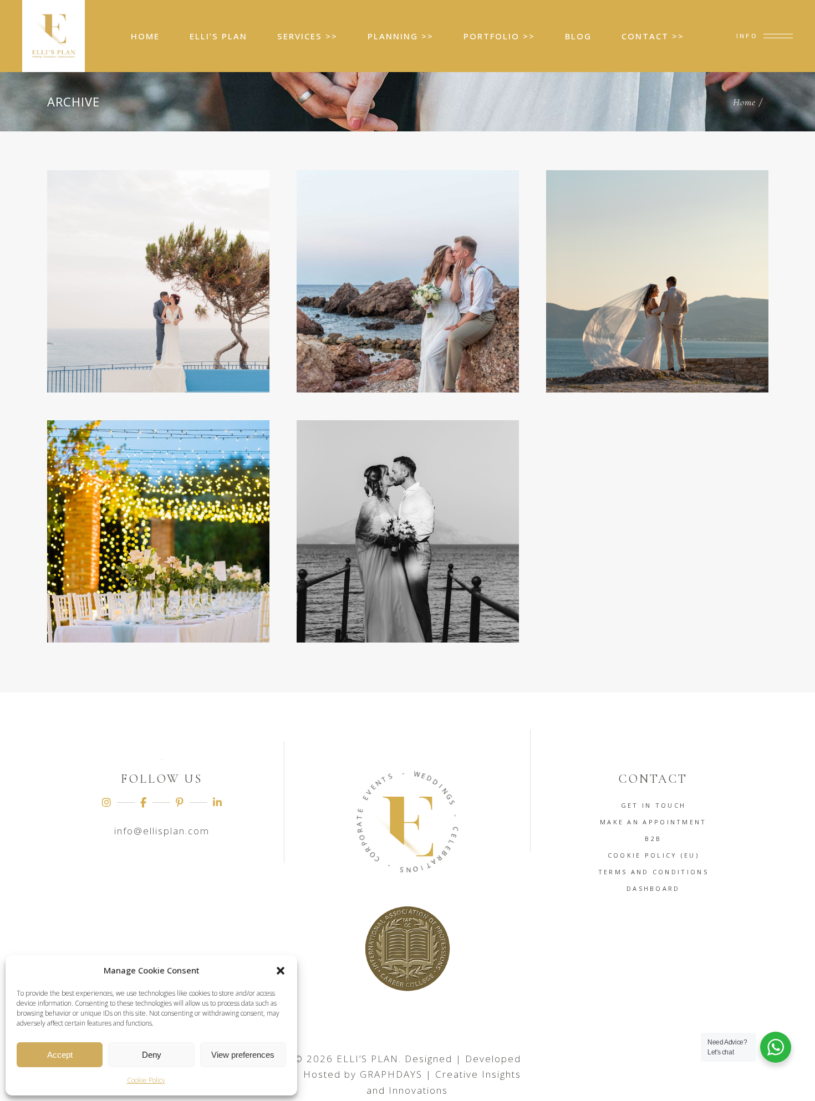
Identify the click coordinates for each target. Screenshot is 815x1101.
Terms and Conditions (653, 872)
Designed (428, 1058)
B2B (653, 838)
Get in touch (653, 805)
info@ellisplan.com (162, 830)
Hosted (322, 1074)
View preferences (242, 1054)
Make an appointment (653, 822)
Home (744, 102)
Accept (60, 1054)
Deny (151, 1054)
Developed (493, 1058)
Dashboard (653, 888)
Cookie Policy (146, 1080)
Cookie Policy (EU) (653, 855)
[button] (280, 970)
